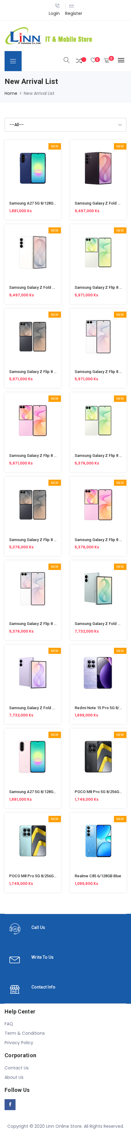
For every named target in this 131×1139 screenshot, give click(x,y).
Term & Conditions (25, 1033)
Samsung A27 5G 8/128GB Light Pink (41, 791)
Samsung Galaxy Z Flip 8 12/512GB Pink (44, 455)
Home (11, 93)
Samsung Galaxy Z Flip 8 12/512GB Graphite (48, 371)
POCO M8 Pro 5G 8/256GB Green (38, 876)
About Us (14, 1077)
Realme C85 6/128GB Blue (98, 876)
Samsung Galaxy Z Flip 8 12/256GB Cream (46, 623)
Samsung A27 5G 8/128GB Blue (37, 203)
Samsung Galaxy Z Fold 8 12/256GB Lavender (49, 708)
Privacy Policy (19, 1043)
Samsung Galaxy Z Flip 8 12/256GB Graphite (48, 539)
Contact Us (17, 1068)
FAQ (9, 1024)
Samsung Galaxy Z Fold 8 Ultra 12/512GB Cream (52, 287)
